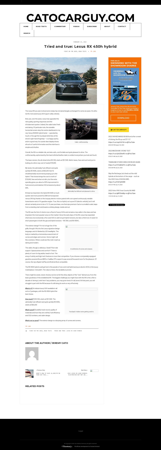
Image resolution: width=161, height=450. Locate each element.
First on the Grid (70, 51)
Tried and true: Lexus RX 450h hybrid (80, 46)
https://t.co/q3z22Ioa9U (116, 153)
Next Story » (84, 370)
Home (26, 26)
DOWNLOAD (123, 118)
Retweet (111, 147)
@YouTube (131, 142)
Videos (76, 26)
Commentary (60, 26)
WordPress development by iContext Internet (87, 446)
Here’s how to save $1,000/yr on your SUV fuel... (48, 374)
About (107, 26)
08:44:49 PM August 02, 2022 (116, 145)
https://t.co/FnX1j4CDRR (116, 182)
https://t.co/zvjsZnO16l (116, 142)
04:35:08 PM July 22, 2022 (115, 167)
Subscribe (92, 26)
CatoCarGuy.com (80, 17)
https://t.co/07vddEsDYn (116, 165)
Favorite (113, 147)
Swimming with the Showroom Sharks (124, 63)
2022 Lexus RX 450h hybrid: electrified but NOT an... (77, 374)
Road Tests (41, 26)
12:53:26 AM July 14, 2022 (115, 196)
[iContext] (67, 446)
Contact (122, 26)
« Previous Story (40, 370)
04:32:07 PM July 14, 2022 (115, 185)
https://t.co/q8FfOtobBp (116, 193)
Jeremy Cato (60, 343)
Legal (81, 431)
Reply (109, 147)
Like (94, 51)
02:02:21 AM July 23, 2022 (115, 156)
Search (27, 33)
